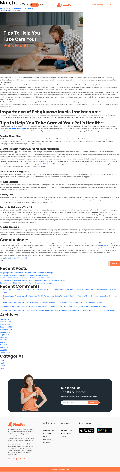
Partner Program (49, 439)
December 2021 (6, 353)
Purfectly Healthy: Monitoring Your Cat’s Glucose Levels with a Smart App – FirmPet (33, 289)
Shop (42, 5)
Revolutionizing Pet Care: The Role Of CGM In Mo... (21, 302)
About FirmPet (48, 430)
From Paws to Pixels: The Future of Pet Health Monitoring (85, 306)
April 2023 (3, 345)
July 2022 (3, 350)
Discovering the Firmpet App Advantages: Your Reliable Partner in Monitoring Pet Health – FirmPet (39, 296)
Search (2, 260)
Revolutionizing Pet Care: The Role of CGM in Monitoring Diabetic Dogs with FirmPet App (74, 302)
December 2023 (6, 327)
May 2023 (3, 342)
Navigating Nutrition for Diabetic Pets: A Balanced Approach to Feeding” (26, 273)
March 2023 (4, 347)
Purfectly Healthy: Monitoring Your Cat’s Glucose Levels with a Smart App (27, 278)
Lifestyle (15, 258)
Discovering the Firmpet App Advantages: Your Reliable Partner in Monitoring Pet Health (32, 280)
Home (11, 5)
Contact (64, 436)
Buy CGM (34, 5)
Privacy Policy (66, 433)
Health (9, 258)
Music (2, 368)
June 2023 (3, 340)
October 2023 (5, 332)
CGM (2, 360)
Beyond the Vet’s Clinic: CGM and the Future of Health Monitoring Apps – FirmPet (33, 306)
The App (18, 5)
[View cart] (110, 5)
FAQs (45, 436)
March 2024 (4, 319)
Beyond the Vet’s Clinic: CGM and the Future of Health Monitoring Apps (26, 283)
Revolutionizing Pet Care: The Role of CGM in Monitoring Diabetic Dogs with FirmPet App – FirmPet (39, 310)
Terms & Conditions (68, 430)
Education (47, 433)
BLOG (26, 5)
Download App (98, 5)
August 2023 (4, 335)
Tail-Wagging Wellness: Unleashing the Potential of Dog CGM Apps (24, 275)
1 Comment (22, 258)
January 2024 (5, 324)
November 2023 (6, 329)
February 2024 (5, 322)
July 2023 (3, 337)
